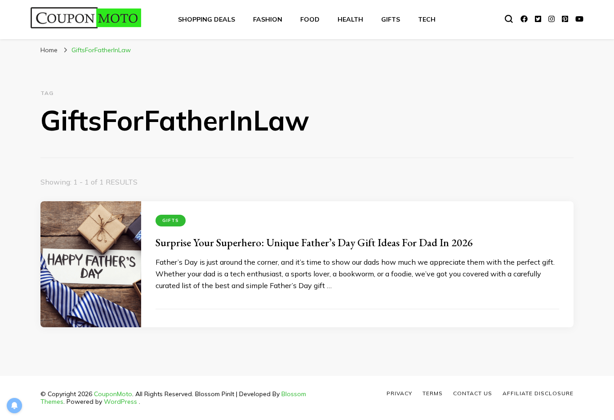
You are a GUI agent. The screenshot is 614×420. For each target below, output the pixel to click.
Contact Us (472, 393)
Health (350, 19)
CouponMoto (113, 394)
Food (310, 19)
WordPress (120, 401)
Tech (427, 19)
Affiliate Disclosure (538, 393)
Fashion (267, 19)
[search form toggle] (509, 19)
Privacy (399, 393)
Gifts (390, 19)
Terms (433, 393)
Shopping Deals (206, 19)
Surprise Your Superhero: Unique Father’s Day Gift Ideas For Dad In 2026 (314, 242)
